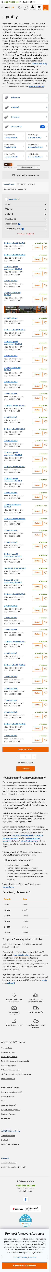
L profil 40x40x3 (35, 157)
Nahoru (26, 769)
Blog (3, 1101)
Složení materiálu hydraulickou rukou (16, 1074)
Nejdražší (31, 184)
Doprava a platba (8, 1052)
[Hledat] (26, 7)
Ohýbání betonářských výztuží (13, 1167)
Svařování (5, 1140)
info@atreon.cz (25, 1191)
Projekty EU (6, 1118)
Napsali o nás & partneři (10, 1109)
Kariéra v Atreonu (8, 1114)
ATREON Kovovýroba (10, 1131)
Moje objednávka (8, 1078)
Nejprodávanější (10, 189)
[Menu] (45, 7)
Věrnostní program (8, 1065)
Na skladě (14, 199)
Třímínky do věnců (8, 1163)
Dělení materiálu (7, 1096)
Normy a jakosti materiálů (11, 1092)
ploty (44, 980)
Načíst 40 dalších (25, 749)
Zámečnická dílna (8, 1135)
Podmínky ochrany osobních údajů (15, 1061)
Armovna (5, 1158)
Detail (37, 247)
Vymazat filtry (24, 234)
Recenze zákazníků (8, 1105)
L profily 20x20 (10, 157)
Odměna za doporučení (10, 1070)
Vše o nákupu (6, 1048)
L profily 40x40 (34, 137)
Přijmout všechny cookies (24, 1265)
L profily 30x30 (10, 137)
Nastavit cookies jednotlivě (24, 1257)
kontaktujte (8, 887)
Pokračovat (34, 86)
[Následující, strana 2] (25, 756)
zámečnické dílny (21, 955)
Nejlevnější (21, 184)
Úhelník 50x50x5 (35, 147)
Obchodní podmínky (9, 1056)
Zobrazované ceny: (9, 167)
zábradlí (11, 983)
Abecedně (22, 189)
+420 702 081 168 (25, 1185)
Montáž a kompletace (10, 1144)
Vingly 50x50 (10, 147)
